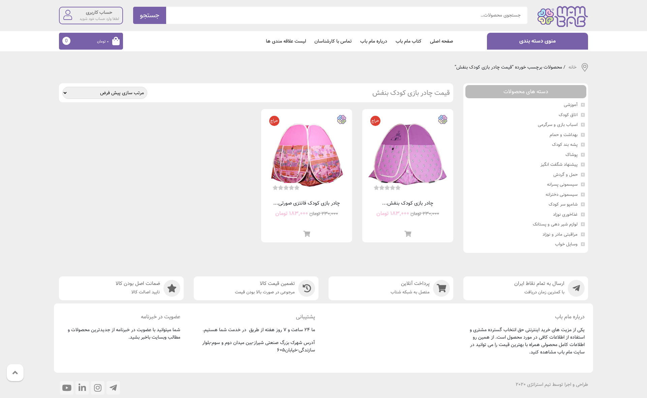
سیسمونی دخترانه (562, 194)
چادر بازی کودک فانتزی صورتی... (306, 203)
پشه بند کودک (565, 144)
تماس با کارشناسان (333, 41)
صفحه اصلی (441, 41)
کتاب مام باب (409, 41)
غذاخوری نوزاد (565, 214)
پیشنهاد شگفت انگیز (559, 164)
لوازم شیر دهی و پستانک (555, 224)
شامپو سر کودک (563, 204)
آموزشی (571, 105)
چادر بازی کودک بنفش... (407, 203)
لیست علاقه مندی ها (286, 41)
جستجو (149, 15)
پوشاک (571, 155)
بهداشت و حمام (564, 135)
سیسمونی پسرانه (562, 184)
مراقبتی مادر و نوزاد (560, 234)
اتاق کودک (568, 115)
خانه (572, 67)
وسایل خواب (566, 244)
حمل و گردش (565, 174)
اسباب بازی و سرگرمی (558, 125)
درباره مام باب (373, 41)
